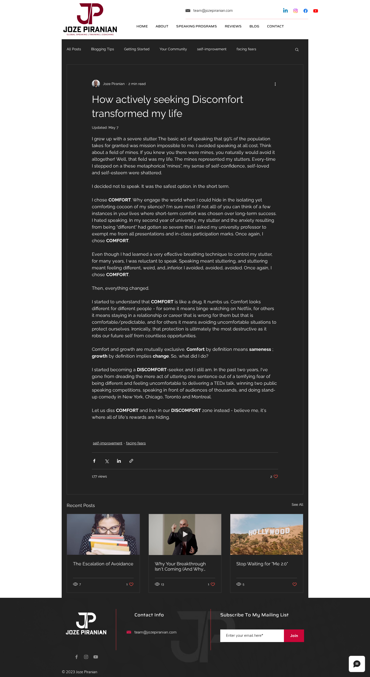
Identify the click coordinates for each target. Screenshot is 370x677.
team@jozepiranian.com (213, 10)
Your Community (173, 49)
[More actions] (275, 84)
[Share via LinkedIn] (119, 460)
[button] (296, 49)
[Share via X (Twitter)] (106, 460)
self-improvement (212, 49)
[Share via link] (131, 460)
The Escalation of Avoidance (103, 563)
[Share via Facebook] (94, 460)
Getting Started (137, 49)
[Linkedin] (285, 11)
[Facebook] (305, 11)
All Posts (74, 49)
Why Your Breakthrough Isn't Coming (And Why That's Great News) (180, 566)
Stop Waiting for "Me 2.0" (262, 563)
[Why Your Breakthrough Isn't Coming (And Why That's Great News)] (185, 534)
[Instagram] (295, 11)
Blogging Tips (102, 49)
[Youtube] (315, 11)
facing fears (246, 49)
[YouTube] (95, 657)
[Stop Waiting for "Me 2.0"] (266, 534)
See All (297, 504)
